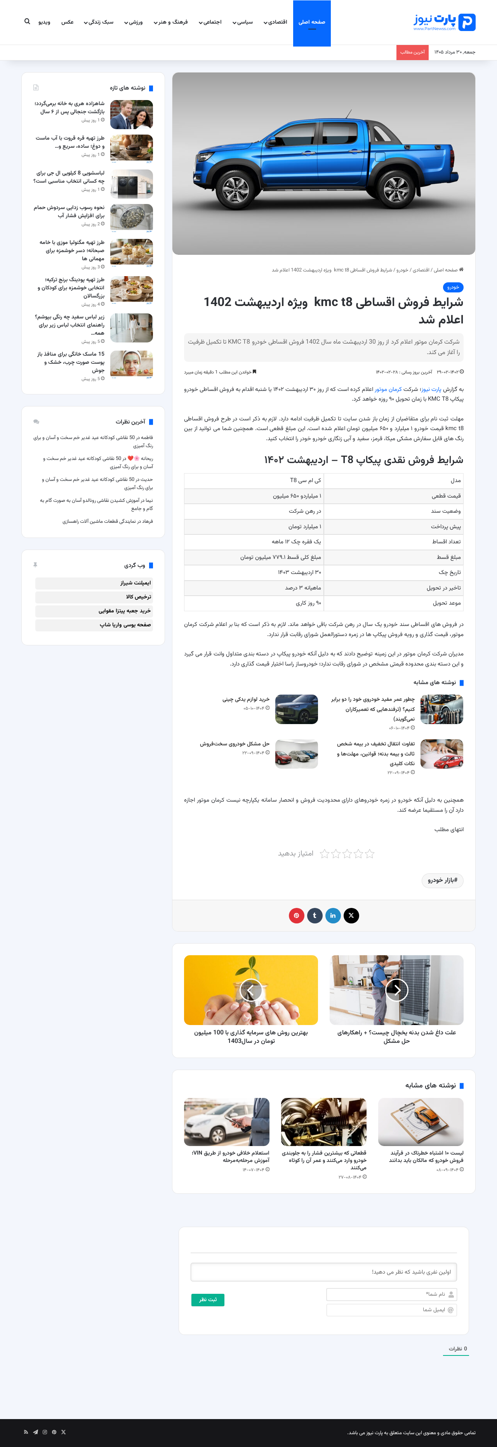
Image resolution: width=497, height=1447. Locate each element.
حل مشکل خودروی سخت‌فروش (234, 744)
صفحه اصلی (312, 22)
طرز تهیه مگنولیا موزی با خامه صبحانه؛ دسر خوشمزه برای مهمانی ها (72, 251)
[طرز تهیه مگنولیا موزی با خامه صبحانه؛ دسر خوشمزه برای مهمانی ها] (131, 253)
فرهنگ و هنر (173, 22)
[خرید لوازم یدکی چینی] (296, 709)
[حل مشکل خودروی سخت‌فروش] (296, 753)
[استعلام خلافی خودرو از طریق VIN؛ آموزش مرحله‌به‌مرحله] (226, 1122)
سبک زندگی (101, 22)
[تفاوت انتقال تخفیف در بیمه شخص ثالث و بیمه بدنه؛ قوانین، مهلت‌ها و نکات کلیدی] (442, 753)
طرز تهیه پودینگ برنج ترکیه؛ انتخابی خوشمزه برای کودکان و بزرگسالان (71, 288)
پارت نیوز (431, 389)
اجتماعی (212, 22)
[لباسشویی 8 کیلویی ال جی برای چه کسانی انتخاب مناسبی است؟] (131, 184)
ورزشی (136, 22)
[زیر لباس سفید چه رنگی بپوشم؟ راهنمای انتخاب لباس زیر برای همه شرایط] (131, 327)
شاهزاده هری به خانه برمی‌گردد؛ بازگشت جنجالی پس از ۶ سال (69, 108)
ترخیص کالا (138, 597)
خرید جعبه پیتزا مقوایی (125, 611)
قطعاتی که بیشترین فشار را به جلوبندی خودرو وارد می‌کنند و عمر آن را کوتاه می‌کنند (324, 1160)
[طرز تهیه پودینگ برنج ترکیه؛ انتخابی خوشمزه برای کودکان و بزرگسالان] (131, 290)
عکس (67, 22)
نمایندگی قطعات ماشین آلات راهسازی (99, 522)
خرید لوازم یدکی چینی (245, 699)
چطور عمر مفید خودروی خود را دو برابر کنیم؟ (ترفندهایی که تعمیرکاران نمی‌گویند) (373, 709)
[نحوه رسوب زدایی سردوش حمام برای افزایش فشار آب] (131, 218)
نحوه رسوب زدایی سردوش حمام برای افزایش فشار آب (69, 212)
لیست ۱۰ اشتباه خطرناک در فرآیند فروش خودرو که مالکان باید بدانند (426, 1157)
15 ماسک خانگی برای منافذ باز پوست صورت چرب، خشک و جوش (70, 362)
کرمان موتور (388, 389)
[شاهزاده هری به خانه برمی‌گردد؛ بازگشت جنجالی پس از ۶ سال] (131, 114)
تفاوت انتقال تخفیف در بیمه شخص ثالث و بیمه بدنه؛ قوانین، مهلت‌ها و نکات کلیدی (376, 754)
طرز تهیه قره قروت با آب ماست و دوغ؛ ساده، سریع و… (70, 142)
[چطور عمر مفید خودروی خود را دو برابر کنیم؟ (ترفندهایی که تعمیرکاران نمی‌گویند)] (442, 709)
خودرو (402, 270)
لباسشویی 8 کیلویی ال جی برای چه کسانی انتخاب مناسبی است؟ (68, 177)
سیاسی (245, 22)
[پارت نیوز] (445, 22)
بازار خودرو (441, 880)
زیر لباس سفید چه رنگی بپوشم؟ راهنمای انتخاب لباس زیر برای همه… (69, 325)
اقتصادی (277, 22)
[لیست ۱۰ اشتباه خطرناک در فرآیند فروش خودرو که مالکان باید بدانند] (421, 1122)
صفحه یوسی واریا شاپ (125, 625)
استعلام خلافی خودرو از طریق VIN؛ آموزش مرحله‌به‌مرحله (230, 1157)
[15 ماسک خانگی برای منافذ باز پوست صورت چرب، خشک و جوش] (131, 365)
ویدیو (44, 22)
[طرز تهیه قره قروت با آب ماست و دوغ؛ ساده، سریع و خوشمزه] (131, 149)
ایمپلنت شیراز (135, 583)
